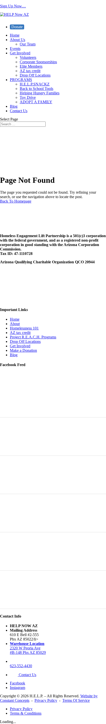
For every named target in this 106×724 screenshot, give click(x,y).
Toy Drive (28, 97)
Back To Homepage (15, 201)
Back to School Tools (36, 88)
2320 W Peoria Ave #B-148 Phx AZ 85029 (28, 648)
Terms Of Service (76, 700)
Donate (17, 27)
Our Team (27, 44)
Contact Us (18, 111)
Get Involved (20, 53)
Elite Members (31, 66)
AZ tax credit (30, 71)
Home (14, 35)
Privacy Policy (46, 700)
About (15, 324)
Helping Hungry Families (39, 93)
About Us (17, 40)
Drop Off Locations (35, 75)
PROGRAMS (21, 80)
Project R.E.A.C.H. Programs (33, 337)
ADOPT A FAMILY (36, 102)
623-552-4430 (21, 666)
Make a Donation (23, 350)
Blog (14, 106)
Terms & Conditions (25, 713)
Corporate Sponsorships (38, 62)
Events (15, 48)
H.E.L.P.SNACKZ (35, 84)
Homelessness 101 (24, 328)
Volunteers (28, 57)
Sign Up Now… (13, 6)
